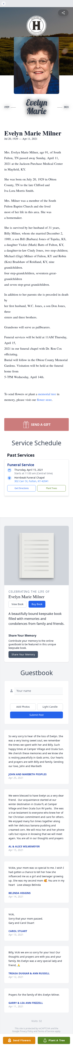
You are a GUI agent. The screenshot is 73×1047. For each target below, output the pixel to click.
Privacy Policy (26, 1031)
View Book (17, 604)
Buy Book (37, 604)
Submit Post (36, 715)
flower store (44, 399)
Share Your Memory (23, 654)
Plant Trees (51, 488)
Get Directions (22, 488)
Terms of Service (46, 1031)
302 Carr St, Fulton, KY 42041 (31, 481)
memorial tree (47, 394)
